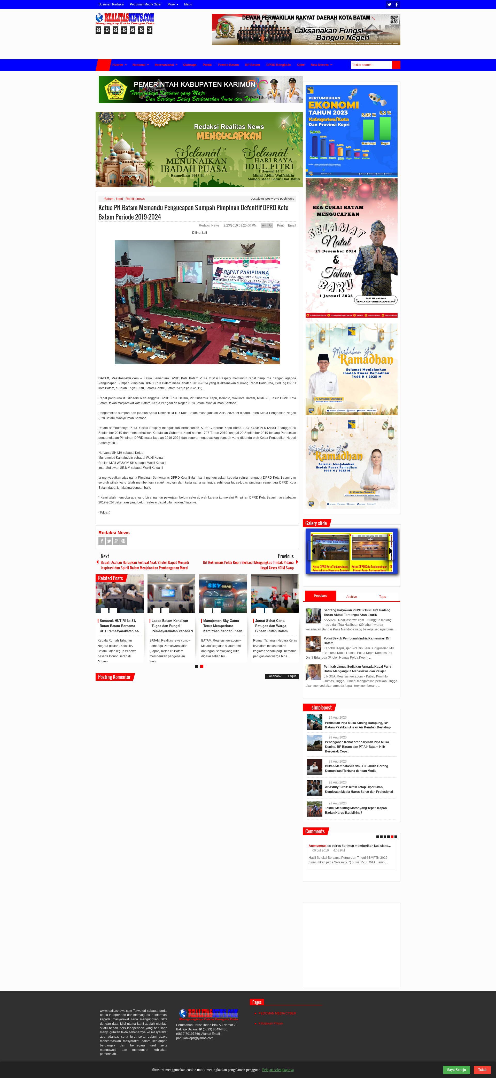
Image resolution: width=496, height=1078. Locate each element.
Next (296, 594)
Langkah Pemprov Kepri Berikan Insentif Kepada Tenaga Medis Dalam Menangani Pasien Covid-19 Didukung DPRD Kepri (120, 631)
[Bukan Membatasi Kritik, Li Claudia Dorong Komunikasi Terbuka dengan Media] (314, 767)
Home (103, 65)
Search (396, 65)
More (171, 4)
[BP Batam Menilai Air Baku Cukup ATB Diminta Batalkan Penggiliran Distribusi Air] (172, 593)
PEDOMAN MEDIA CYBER (277, 1013)
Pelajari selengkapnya (278, 1070)
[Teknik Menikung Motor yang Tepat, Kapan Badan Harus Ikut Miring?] (223, 593)
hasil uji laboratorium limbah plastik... (394, 846)
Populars (320, 596)
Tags (382, 597)
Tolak (482, 1070)
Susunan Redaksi (111, 4)
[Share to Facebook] (124, 598)
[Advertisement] (352, 947)
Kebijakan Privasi (271, 1023)
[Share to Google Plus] (138, 598)
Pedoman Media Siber (145, 4)
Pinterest (123, 541)
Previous (99, 594)
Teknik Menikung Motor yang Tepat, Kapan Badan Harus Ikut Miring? (223, 626)
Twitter (389, 4)
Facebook (396, 4)
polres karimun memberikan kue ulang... (308, 846)
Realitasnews (135, 199)
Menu (188, 4)
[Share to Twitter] (131, 598)
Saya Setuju (456, 1070)
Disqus (291, 676)
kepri (119, 199)
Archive (351, 597)
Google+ (116, 541)
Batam (108, 199)
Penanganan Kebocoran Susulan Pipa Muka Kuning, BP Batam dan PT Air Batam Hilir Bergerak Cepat (357, 746)
